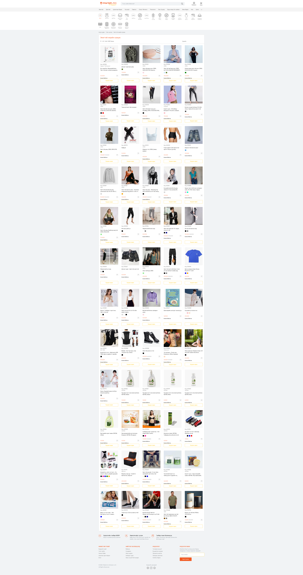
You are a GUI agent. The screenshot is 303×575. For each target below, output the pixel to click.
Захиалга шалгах (157, 553)
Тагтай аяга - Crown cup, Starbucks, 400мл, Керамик (171, 353)
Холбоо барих (157, 557)
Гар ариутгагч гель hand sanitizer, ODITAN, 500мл (130, 393)
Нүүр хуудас (102, 32)
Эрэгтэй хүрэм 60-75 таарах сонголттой (171, 229)
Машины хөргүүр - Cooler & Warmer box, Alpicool (128, 474)
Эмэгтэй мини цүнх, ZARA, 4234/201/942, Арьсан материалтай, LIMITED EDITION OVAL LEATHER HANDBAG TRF (150, 69)
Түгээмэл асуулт (157, 549)
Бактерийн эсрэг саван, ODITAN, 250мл (108, 434)
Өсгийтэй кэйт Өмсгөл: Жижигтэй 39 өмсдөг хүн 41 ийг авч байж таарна (151, 513)
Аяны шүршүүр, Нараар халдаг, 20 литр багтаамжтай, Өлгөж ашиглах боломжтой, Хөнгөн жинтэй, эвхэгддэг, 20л (194, 351)
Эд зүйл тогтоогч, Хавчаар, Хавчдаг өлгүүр (192, 432)
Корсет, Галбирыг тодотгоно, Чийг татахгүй (108, 311)
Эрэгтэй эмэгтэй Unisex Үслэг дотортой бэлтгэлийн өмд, (172, 269)
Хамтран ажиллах (157, 555)
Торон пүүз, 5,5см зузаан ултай (130, 512)
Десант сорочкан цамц (128, 67)
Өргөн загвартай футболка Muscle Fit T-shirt (192, 269)
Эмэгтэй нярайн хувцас (119, 32)
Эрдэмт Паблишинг (105, 66)
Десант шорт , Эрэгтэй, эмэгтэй (130, 269)
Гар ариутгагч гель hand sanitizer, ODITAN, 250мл (151, 393)
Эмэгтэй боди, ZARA (148, 270)
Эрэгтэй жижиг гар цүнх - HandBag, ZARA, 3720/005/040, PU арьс (151, 109)
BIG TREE (102, 350)
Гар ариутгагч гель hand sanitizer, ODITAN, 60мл (193, 393)
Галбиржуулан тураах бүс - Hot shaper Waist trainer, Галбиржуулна (151, 432)
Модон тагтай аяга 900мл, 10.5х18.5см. (192, 513)
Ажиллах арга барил (104, 555)
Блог (100, 557)
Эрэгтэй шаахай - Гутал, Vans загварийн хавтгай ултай (150, 473)
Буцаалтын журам (158, 551)
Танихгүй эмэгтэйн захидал (129, 107)
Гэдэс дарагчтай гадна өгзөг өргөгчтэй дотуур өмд (171, 148)
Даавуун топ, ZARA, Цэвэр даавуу (150, 150)
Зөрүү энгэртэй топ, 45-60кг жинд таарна (129, 311)
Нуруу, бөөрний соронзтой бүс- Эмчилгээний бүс (108, 392)
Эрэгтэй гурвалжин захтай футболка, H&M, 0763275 (171, 515)
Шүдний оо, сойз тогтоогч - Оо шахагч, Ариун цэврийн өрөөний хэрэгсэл (108, 473)
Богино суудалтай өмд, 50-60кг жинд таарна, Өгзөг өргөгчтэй (193, 108)
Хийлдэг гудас (130, 555)
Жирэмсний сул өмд (105, 269)
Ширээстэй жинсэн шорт (191, 147)
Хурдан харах (109, 80)
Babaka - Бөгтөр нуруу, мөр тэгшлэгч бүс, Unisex (129, 351)
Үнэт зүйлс (102, 551)
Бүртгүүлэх (185, 559)
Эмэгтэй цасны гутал (148, 351)
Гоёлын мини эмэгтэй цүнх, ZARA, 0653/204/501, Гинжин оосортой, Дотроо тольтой (193, 69)
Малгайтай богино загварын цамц (150, 311)
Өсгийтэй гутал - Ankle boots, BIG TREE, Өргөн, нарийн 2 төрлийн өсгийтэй (109, 353)
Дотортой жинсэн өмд (191, 228)
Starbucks (166, 350)
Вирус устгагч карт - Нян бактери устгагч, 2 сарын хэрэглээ (107, 513)
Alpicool (123, 471)
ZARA (144, 66)
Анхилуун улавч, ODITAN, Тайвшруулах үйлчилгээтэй (171, 434)
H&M (101, 187)
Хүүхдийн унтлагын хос (191, 310)
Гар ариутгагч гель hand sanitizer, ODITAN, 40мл (172, 393)
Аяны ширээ (129, 553)
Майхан (128, 549)
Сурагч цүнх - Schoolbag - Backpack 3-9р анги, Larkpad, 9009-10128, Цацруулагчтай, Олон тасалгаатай (171, 109)
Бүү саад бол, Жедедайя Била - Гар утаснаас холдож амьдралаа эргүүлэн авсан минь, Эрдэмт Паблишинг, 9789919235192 (109, 69)
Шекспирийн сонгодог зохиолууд (172, 310)
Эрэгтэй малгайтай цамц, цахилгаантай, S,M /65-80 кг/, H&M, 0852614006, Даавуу (108, 190)
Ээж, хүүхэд (109, 32)
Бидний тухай (102, 549)
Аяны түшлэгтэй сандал (132, 557)
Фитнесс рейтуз (126, 228)
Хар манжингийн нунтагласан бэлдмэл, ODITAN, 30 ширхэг (129, 434)
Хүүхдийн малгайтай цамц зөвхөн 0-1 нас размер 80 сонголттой (171, 189)
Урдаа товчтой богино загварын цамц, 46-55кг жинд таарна (193, 188)
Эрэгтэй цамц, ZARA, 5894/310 (108, 149)
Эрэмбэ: (184, 41)
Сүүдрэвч (128, 551)
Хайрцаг (124, 147)
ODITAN (123, 390)
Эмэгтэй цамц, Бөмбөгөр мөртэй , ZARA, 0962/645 (109, 231)
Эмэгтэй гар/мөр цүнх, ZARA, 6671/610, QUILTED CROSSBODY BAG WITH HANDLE (172, 69)
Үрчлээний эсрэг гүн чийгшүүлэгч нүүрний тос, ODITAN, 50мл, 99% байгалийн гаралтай (171, 474)
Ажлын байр (102, 553)
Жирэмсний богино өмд (149, 228)
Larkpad (166, 106)
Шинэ (197, 9)
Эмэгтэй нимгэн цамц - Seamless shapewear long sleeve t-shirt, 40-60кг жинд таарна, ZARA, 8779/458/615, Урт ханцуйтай (130, 190)
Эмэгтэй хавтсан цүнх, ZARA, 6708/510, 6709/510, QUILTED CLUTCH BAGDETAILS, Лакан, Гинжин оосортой (108, 109)
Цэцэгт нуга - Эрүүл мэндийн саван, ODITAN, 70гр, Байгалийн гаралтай (193, 474)
